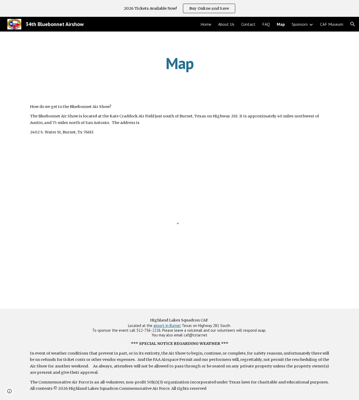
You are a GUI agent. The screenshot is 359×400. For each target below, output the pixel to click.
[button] (352, 24)
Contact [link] (248, 24)
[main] (179, 63)
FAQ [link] (266, 24)
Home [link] (206, 24)
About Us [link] (226, 24)
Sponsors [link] (300, 24)
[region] (179, 8)
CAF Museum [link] (331, 24)
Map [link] (281, 24)
